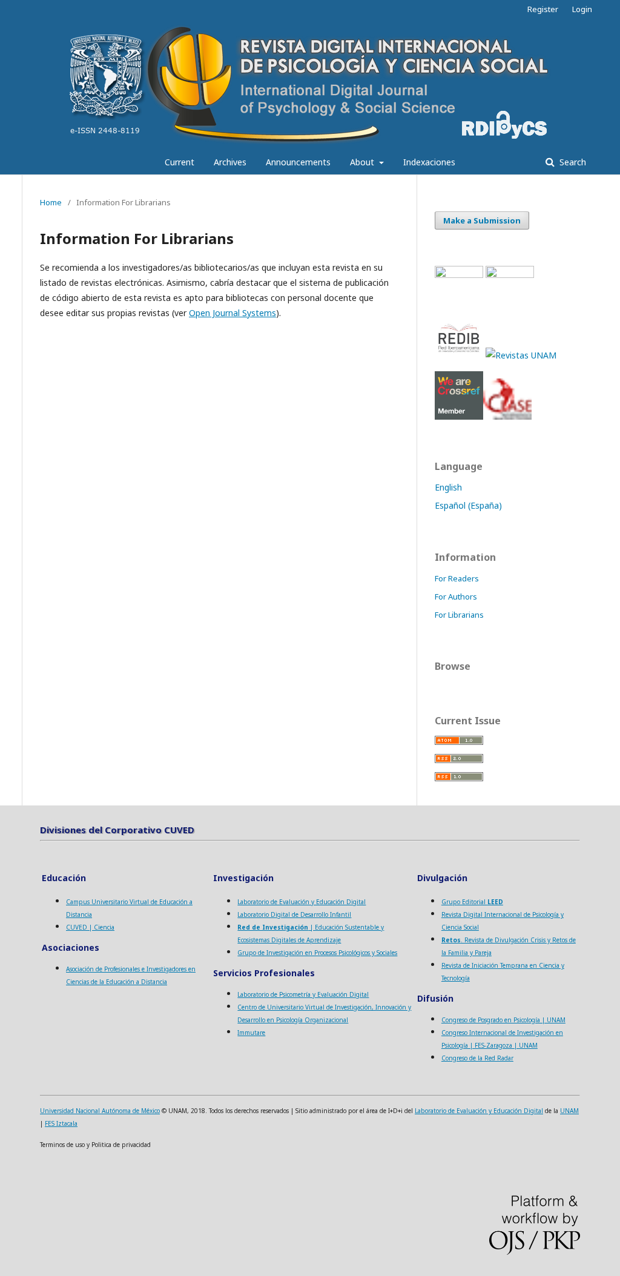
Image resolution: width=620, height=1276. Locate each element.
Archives (230, 162)
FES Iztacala (61, 1123)
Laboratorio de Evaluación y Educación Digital (301, 901)
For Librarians (459, 614)
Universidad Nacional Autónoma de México (100, 1110)
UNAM (569, 1110)
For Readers (457, 578)
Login (582, 9)
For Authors (456, 596)
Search (571, 162)
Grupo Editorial (472, 901)
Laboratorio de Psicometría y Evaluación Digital (303, 994)
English (448, 487)
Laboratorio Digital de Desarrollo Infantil (294, 914)
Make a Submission (482, 220)
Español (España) (468, 505)
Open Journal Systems (232, 313)
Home (51, 202)
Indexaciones (429, 162)
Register (542, 9)
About (363, 162)
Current (179, 162)
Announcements (298, 162)
